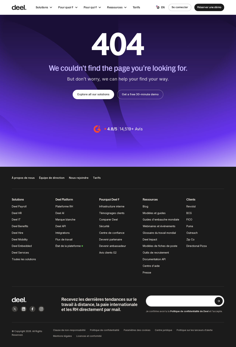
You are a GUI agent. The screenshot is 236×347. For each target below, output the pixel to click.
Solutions (42, 7)
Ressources (114, 7)
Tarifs (136, 7)
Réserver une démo (209, 7)
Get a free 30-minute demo (140, 94)
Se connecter (180, 7)
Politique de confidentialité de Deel (189, 311)
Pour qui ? (90, 7)
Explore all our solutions (93, 94)
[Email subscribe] (219, 301)
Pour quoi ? (65, 7)
